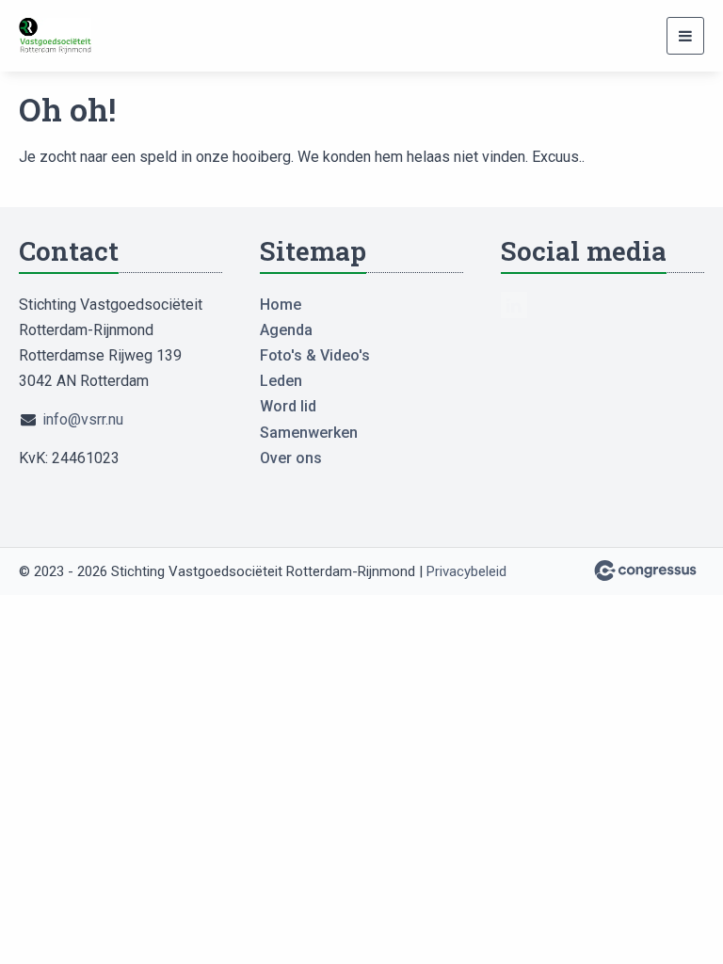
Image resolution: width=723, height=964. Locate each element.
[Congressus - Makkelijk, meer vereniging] (645, 570)
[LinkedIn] (514, 305)
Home (280, 304)
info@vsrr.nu (82, 419)
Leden (281, 381)
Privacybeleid (466, 571)
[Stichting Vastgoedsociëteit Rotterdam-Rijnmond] (66, 36)
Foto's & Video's (315, 355)
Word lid (288, 406)
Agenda (286, 330)
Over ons (291, 458)
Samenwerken (309, 433)
